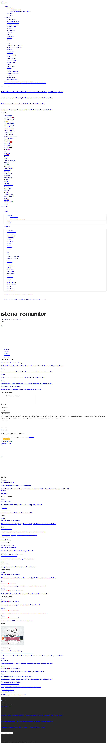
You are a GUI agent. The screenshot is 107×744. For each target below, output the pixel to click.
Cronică (9, 28)
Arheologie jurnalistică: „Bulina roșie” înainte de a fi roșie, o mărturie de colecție (23, 532)
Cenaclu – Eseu (8, 127)
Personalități (11, 55)
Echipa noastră (15, 10)
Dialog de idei (8, 145)
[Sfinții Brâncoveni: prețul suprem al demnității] (7, 690)
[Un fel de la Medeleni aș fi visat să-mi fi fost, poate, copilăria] (3, 499)
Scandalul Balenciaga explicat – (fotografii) (16, 485)
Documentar (11, 30)
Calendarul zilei (12, 25)
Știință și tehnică (13, 71)
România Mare (11, 60)
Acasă (6, 6)
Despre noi (10, 8)
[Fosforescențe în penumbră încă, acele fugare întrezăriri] (4, 508)
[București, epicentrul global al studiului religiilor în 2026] (3, 599)
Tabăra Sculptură (13, 73)
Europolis (10, 36)
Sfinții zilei (11, 66)
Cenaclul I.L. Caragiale (15, 45)
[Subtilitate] (35, 488)
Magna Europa (11, 62)
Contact (10, 15)
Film (8, 41)
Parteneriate (11, 58)
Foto (8, 40)
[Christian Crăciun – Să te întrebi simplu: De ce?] (7, 545)
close (2, 1)
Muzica (6, 172)
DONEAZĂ (31, 437)
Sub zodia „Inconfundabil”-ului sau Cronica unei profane (16, 621)
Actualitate (11, 19)
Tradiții (9, 75)
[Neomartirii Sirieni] (19, 535)
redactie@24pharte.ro (6, 443)
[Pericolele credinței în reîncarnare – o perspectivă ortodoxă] (11, 554)
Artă (8, 43)
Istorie (9, 49)
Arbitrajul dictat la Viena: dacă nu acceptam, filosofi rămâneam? (18, 567)
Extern (9, 38)
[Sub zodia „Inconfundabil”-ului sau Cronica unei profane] (3, 616)
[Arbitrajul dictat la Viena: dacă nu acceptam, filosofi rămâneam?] (2, 562)
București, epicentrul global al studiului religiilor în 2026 (20, 605)
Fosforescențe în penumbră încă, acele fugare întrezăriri (17, 512)
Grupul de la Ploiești (14, 47)
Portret (6, 181)
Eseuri (9, 34)
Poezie (9, 56)
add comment (17, 319)
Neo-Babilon (11, 77)
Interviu (6, 162)
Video (5, 203)
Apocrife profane (13, 21)
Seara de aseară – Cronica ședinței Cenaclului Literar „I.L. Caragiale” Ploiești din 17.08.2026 (26, 109)
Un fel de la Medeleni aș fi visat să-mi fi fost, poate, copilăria (22, 505)
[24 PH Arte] (4, 3)
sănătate (6, 187)
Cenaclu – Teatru (8, 134)
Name (2, 407)
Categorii (7, 17)
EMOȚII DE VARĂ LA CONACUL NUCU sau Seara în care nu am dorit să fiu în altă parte (24, 613)
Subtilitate (4, 493)
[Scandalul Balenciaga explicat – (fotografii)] (4, 480)
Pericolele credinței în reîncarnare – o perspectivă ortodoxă (17, 559)
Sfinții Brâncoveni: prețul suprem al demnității (13, 694)
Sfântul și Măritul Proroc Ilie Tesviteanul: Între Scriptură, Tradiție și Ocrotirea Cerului (24, 594)
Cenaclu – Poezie (9, 128)
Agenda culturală (13, 23)
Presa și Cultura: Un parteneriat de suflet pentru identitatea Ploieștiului (21, 389)
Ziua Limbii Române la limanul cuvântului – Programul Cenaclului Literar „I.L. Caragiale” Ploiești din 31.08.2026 (32, 92)
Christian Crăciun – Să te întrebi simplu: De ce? (17, 551)
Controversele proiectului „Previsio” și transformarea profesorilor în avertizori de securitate (27, 98)
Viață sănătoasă (8, 201)
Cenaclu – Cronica (9, 125)
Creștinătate (11, 26)
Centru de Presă (12, 79)
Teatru (5, 198)
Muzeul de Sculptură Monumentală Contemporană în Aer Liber (25, 83)
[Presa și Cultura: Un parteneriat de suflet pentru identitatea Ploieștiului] (11, 386)
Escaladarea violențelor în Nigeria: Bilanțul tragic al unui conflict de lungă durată (23, 586)
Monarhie (10, 53)
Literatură (10, 51)
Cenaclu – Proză (8, 132)
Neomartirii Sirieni (6, 539)
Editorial (10, 32)
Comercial (6, 140)
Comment (3, 404)
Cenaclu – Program (9, 130)
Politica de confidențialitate (20, 11)
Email (2, 410)
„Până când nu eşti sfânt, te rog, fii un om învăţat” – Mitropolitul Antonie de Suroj (23, 103)
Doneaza (10, 13)
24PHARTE (4, 319)
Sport (9, 69)
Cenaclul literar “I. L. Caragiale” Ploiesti (18, 81)
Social (9, 68)
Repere (9, 64)
